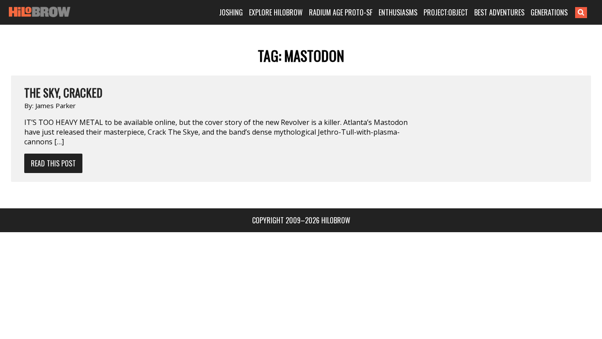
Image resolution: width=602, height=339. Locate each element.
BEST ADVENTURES (499, 12)
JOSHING (231, 12)
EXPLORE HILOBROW (276, 12)
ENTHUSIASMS (398, 12)
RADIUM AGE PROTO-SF (340, 12)
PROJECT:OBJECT (446, 12)
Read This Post (53, 163)
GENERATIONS (549, 12)
